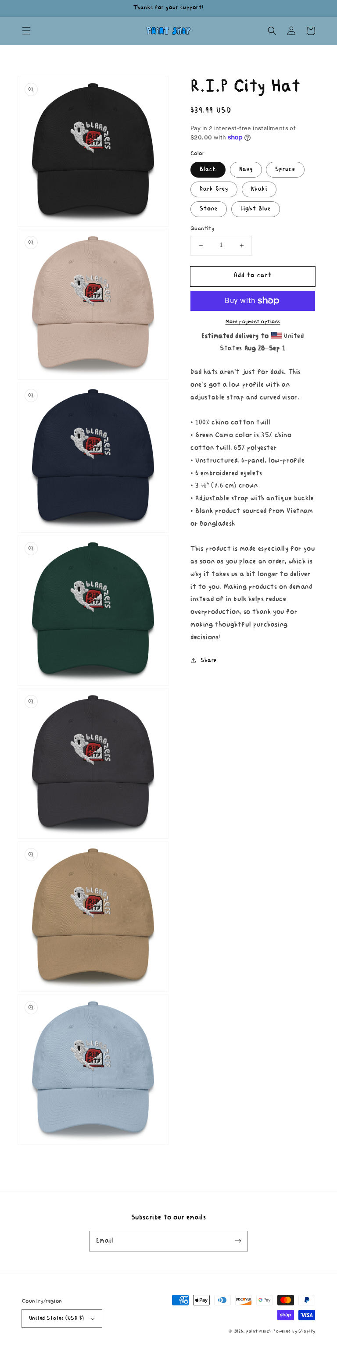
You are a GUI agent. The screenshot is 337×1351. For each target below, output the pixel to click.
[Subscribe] (237, 1241)
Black (208, 169)
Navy (246, 169)
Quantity (202, 229)
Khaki (259, 189)
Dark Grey (214, 189)
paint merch (259, 1331)
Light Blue (255, 209)
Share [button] (209, 660)
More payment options (253, 321)
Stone (209, 209)
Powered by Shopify (294, 1331)
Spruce (285, 169)
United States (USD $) (56, 1318)
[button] (26, 30)
